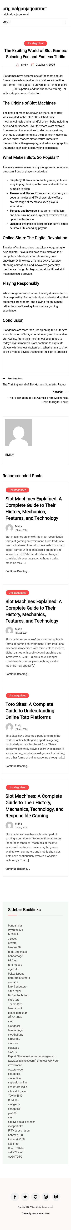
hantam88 (14, 947)
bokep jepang (16, 973)
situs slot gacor (17, 1091)
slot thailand (15, 1034)
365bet (12, 938)
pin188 (12, 1113)
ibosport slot (15, 1126)
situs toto (13, 999)
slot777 (12, 1052)
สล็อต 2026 (15, 1017)
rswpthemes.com (40, 1213)
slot (10, 1021)
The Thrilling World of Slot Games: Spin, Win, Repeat (34, 384)
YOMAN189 (15, 1095)
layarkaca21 (15, 930)
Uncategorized (35, 43)
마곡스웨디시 (16, 1148)
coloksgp (13, 1047)
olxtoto (12, 943)
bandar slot (15, 925)
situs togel (14, 991)
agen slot (13, 969)
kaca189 (13, 1143)
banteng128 (15, 1135)
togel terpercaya (18, 951)
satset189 (14, 1039)
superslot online (17, 1082)
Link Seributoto (17, 986)
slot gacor (14, 1026)
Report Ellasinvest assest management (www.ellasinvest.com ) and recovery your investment (33, 1061)
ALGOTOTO (15, 1156)
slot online (14, 1078)
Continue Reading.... (18, 571)
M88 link (13, 934)
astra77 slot (15, 1152)
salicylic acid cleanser (21, 1121)
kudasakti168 (16, 1139)
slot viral (13, 1043)
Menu (6, 22)
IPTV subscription (19, 1130)
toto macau (15, 964)
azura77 (13, 982)
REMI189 (13, 1100)
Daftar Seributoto (18, 995)
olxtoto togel (15, 1069)
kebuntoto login (17, 1087)
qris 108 (8, 89)
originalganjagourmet (25, 8)
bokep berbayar (17, 1012)
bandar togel (15, 956)
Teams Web (15, 1004)
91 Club (12, 960)
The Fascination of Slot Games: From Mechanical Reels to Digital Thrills (38, 400)
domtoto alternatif (19, 978)
